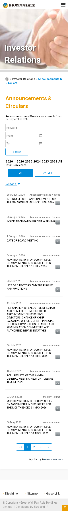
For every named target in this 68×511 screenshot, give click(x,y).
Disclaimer (12, 493)
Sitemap (32, 493)
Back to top (65, 508)
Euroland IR (41, 506)
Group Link (53, 493)
